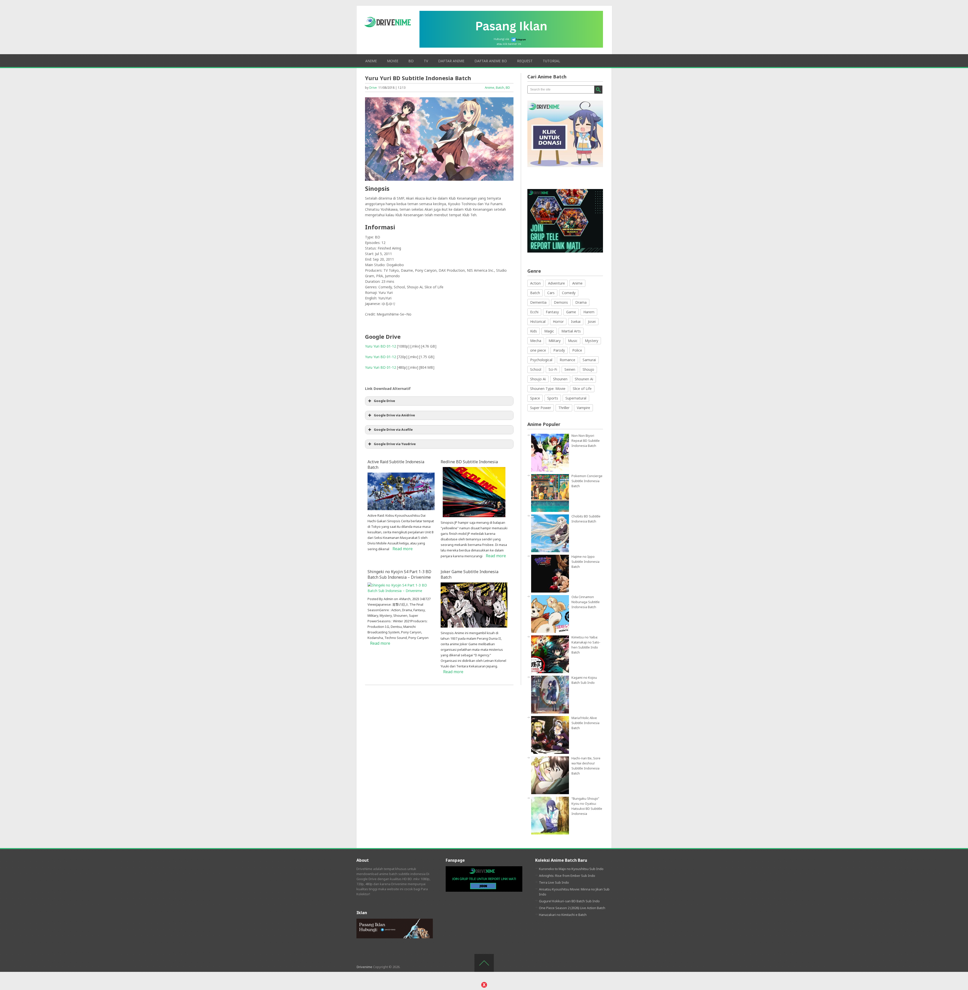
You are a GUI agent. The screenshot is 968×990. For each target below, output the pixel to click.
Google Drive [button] (384, 401)
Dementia (538, 302)
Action (535, 283)
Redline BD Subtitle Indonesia (469, 462)
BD (411, 60)
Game (571, 312)
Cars (551, 292)
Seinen (569, 369)
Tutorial (551, 60)
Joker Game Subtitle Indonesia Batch (469, 574)
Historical (538, 321)
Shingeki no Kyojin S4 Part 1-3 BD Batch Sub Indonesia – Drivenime (399, 574)
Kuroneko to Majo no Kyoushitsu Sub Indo (571, 869)
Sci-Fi (553, 369)
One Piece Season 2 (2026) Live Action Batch (572, 908)
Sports (552, 398)
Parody (559, 350)
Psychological (541, 359)
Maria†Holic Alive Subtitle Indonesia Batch (585, 723)
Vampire (583, 407)
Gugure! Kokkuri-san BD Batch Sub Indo (569, 901)
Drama (581, 302)
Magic (549, 331)
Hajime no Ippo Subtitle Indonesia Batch (585, 561)
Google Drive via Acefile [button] (393, 429)
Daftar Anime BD (490, 60)
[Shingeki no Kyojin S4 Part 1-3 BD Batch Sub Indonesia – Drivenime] (401, 590)
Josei (592, 321)
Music (573, 340)
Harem (588, 312)
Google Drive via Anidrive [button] (394, 415)
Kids (533, 331)
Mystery (591, 340)
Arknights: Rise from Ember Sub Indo (567, 875)
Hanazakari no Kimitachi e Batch (563, 914)
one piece (538, 350)
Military (555, 340)
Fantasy (552, 312)
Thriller (563, 407)
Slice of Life (582, 388)
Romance (567, 359)
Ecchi (534, 312)
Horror (558, 321)
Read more (402, 548)
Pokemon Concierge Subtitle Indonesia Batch (586, 481)
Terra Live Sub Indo (554, 882)
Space (535, 398)
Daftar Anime (451, 60)
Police (577, 350)
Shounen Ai (584, 379)
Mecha (535, 340)
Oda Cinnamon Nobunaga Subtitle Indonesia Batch (585, 602)
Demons (561, 302)
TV (426, 60)
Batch (500, 87)
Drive (373, 87)
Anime (371, 60)
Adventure (556, 283)
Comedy (569, 292)
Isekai (576, 321)
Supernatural (575, 398)
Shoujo (588, 369)
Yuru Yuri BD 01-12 (380, 346)
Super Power (540, 407)
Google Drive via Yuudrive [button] (395, 444)
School (535, 369)
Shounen (560, 379)
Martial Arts (571, 331)
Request (525, 60)
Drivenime (364, 967)
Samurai (589, 359)
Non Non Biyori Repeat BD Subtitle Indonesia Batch (585, 440)
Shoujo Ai (538, 379)
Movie (392, 60)
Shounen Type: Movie (547, 388)
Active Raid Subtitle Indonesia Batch (396, 464)
